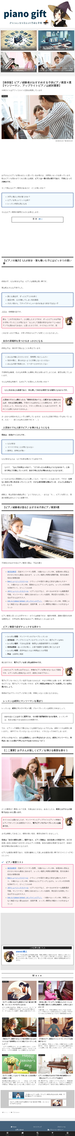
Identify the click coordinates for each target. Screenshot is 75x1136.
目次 (35, 219)
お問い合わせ (19, 1129)
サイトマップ (37, 1127)
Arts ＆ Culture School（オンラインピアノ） (24, 898)
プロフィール (61, 1127)
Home (14, 1127)
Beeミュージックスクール (17, 581)
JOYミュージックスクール (18, 591)
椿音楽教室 (12, 572)
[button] (69, 598)
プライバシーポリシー (56, 1129)
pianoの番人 (21, 951)
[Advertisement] (37, 157)
